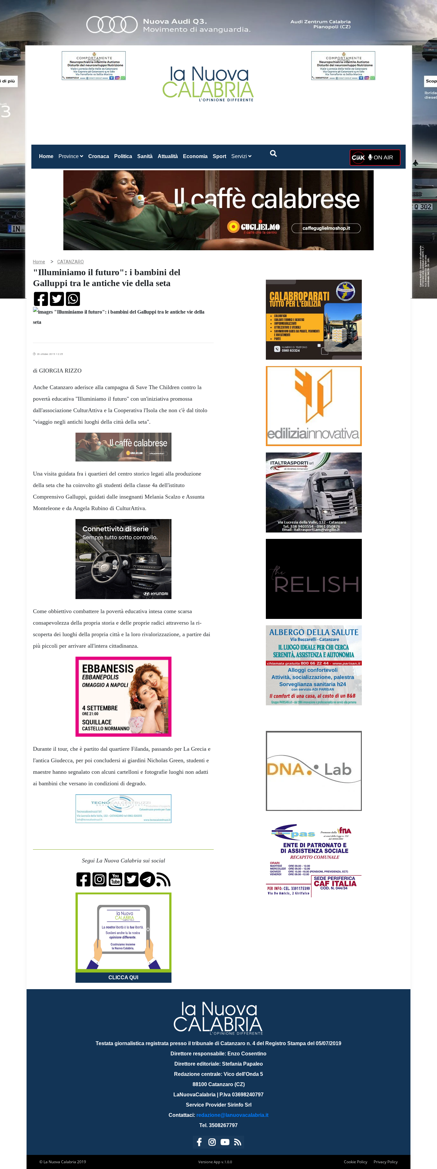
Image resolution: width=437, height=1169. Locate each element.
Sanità (145, 156)
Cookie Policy (355, 1162)
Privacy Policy (386, 1162)
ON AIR (382, 157)
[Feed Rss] (237, 1143)
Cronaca (98, 156)
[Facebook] (199, 1143)
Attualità (168, 156)
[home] (209, 81)
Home (47, 156)
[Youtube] (225, 1143)
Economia (195, 156)
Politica (123, 156)
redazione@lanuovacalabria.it (232, 1115)
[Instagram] (212, 1143)
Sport (219, 156)
